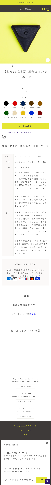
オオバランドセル (25, 401)
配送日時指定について (25, 304)
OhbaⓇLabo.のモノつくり (25, 426)
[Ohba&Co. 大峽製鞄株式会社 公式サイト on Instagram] (4, 136)
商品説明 (25, 145)
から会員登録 (11, 471)
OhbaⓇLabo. (25, 416)
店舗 (25, 434)
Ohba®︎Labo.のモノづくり (25, 2)
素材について (41, 145)
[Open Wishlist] (47, 481)
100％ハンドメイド (25, 430)
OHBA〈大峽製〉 (25, 386)
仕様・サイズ (10, 145)
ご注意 (25, 295)
